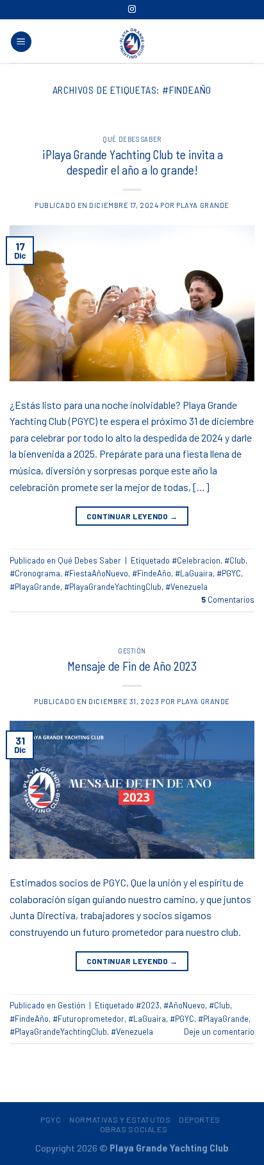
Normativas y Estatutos (119, 1119)
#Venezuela (186, 587)
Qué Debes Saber (132, 139)
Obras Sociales (134, 1129)
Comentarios (227, 599)
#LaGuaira (194, 573)
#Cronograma (35, 573)
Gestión (132, 650)
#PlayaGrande (35, 587)
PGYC (50, 1119)
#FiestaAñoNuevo (96, 573)
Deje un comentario (219, 1031)
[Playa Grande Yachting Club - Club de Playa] (132, 43)
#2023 (148, 1005)
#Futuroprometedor (88, 1019)
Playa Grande (202, 205)
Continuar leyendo (132, 516)
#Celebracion (196, 560)
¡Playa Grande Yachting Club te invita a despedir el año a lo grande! (132, 162)
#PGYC (229, 573)
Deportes (199, 1119)
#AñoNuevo (184, 1005)
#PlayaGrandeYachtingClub (112, 587)
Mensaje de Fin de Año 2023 (132, 666)
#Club (234, 560)
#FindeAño (151, 573)
